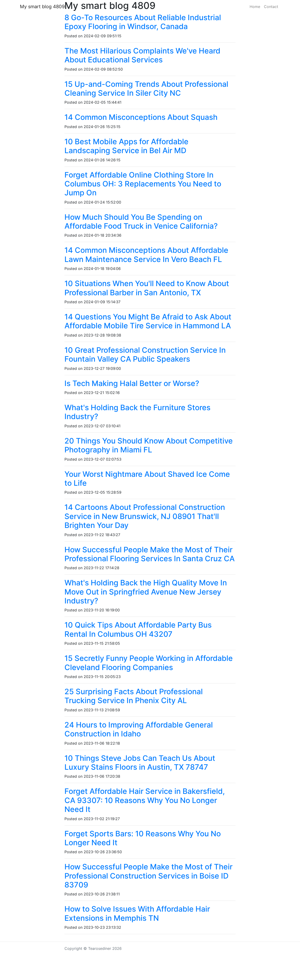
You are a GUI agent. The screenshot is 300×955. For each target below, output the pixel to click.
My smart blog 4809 (42, 6)
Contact (271, 6)
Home (255, 6)
